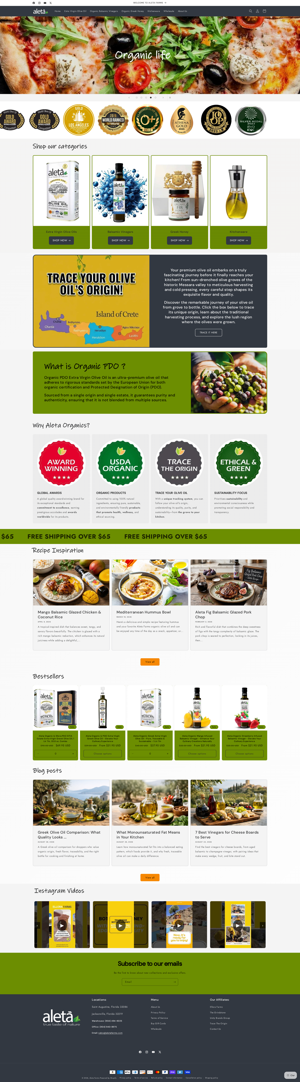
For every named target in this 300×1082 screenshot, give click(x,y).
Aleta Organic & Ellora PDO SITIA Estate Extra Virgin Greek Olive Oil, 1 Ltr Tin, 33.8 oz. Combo (55, 739)
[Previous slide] (129, 97)
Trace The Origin (218, 1023)
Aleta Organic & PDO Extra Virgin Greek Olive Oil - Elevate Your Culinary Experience (103, 739)
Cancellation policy (194, 1078)
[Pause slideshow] (171, 97)
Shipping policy (211, 1078)
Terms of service (141, 1078)
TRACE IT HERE (208, 332)
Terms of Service (159, 1018)
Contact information (174, 1078)
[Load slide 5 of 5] (155, 97)
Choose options (103, 753)
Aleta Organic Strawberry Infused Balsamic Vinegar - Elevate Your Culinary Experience (244, 739)
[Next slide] (163, 97)
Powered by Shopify (108, 1078)
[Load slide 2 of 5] (141, 97)
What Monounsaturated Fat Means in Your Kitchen (148, 835)
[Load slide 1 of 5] (136, 97)
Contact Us (215, 1028)
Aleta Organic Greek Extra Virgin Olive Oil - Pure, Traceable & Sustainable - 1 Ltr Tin (150, 739)
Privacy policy (125, 1078)
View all (150, 662)
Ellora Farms (216, 1006)
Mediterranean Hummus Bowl (144, 612)
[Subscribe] (174, 982)
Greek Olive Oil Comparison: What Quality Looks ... (69, 835)
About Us (155, 1006)
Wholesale (156, 1028)
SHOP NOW (60, 240)
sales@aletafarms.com (110, 1033)
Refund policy (157, 1078)
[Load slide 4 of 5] (150, 97)
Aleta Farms (94, 1078)
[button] (250, 11)
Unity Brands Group (220, 1018)
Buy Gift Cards (158, 1023)
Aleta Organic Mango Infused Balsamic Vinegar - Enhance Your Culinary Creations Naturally (197, 739)
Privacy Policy (158, 1012)
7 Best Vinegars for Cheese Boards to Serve (227, 835)
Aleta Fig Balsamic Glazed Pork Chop (223, 614)
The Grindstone (217, 1012)
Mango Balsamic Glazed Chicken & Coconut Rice (69, 614)
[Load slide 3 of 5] (146, 97)
